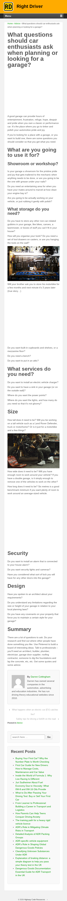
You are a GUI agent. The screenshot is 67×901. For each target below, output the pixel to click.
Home (10, 23)
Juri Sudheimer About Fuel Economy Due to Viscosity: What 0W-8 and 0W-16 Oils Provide (32, 786)
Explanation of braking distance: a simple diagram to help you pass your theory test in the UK (32, 861)
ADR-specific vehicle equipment (31, 841)
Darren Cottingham (40, 676)
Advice (17, 23)
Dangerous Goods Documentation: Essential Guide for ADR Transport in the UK (33, 872)
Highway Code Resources (35, 900)
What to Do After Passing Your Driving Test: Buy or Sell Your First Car (32, 796)
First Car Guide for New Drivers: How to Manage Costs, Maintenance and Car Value (31, 768)
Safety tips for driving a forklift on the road (36, 719)
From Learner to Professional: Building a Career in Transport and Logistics (33, 806)
